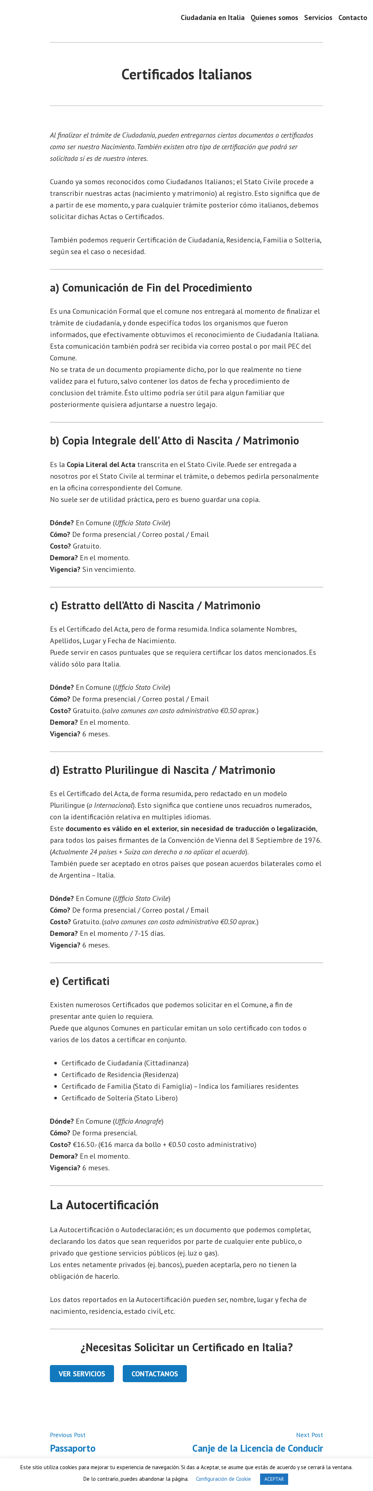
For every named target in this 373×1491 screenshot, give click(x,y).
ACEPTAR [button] (274, 1479)
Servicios (318, 17)
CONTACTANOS (154, 1374)
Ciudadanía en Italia (213, 17)
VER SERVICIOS (82, 1374)
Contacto (352, 17)
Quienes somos (274, 17)
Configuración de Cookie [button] (223, 1478)
